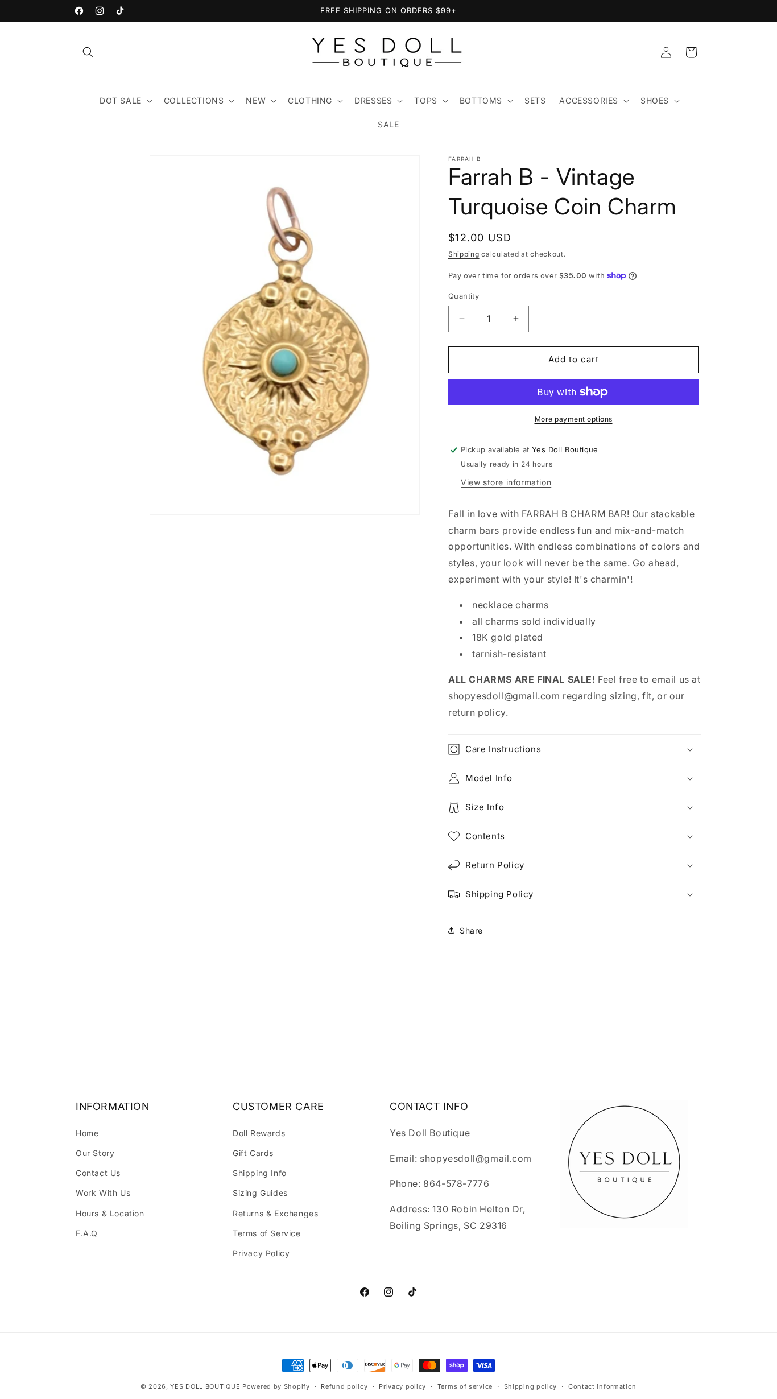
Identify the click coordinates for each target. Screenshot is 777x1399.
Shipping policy (530, 1386)
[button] (88, 52)
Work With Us (103, 1193)
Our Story (95, 1153)
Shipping (464, 254)
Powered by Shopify (276, 1386)
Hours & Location (110, 1213)
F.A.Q (87, 1233)
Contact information (602, 1386)
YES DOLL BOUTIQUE (205, 1386)
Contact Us (98, 1173)
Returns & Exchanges (275, 1213)
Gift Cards (253, 1153)
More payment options (574, 419)
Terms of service (465, 1386)
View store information (506, 482)
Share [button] (471, 930)
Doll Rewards (259, 1133)
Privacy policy (402, 1386)
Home (87, 1133)
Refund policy (344, 1386)
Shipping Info (260, 1173)
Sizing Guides (260, 1193)
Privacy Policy (261, 1253)
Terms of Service (267, 1233)
